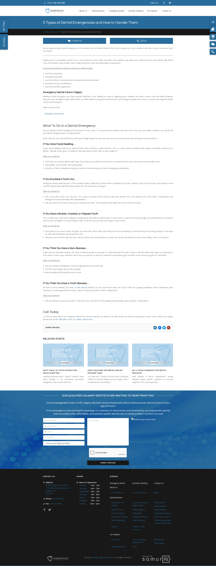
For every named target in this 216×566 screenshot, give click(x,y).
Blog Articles (54, 32)
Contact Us (77, 40)
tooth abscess (82, 287)
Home (46, 32)
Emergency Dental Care (54, 113)
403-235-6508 (55, 503)
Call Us (143, 40)
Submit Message (108, 463)
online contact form (84, 319)
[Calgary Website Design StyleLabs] (156, 559)
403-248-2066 (59, 3)
